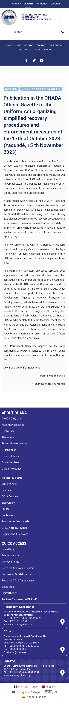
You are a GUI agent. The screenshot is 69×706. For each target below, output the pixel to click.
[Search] (62, 32)
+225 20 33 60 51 (17, 646)
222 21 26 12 (35, 618)
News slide (11, 88)
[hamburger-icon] (63, 17)
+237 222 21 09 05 (18, 618)
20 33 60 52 (33, 646)
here (37, 367)
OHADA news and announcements (41, 88)
